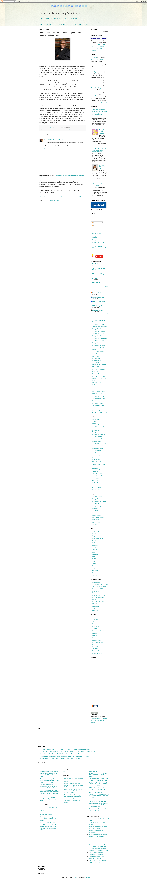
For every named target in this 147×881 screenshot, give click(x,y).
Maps (65, 18)
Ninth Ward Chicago (98, 274)
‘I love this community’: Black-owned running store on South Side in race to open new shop (49, 780)
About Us (49, 18)
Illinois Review (96, 633)
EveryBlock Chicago (98, 538)
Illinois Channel (96, 462)
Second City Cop (97, 292)
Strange (94, 240)
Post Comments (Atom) (53, 200)
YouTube (94, 575)
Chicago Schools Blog (98, 445)
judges (69, 129)
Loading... (41, 765)
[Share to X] (65, 127)
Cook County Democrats (99, 586)
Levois (45, 139)
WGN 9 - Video (96, 410)
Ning (93, 552)
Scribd (94, 559)
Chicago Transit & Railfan (99, 501)
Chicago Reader (96, 441)
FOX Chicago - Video (98, 403)
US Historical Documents (99, 378)
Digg (93, 536)
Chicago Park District (98, 336)
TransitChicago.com (98, 297)
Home (41, 18)
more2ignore (96, 282)
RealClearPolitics (96, 640)
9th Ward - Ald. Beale (98, 324)
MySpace (94, 547)
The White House (97, 374)
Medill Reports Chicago (98, 464)
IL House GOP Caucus (98, 595)
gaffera (76, 877)
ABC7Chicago (96, 419)
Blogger (88, 877)
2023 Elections (83, 24)
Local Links (57, 18)
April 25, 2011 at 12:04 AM (55, 139)
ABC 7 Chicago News (98, 301)
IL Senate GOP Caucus (98, 601)
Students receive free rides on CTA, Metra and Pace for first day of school (49, 828)
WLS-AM (95, 483)
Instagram (94, 545)
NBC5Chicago (96, 469)
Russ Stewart (95, 646)
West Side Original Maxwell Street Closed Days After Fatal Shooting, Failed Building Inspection (66, 749)
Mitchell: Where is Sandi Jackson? (103, 167)
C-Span (94, 421)
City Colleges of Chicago (99, 351)
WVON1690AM (96, 487)
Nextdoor (94, 549)
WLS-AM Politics (97, 653)
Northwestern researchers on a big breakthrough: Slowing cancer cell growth (98, 836)
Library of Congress (97, 367)
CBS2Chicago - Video (98, 394)
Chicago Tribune (96, 450)
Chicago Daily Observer (98, 434)
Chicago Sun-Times (97, 448)
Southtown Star (96, 471)
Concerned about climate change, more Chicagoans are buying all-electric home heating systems (49, 786)
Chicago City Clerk (97, 329)
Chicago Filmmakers (97, 496)
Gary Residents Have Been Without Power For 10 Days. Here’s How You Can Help (62, 758)
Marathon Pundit (97, 310)
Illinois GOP (95, 606)
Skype (94, 561)
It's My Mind (96, 264)
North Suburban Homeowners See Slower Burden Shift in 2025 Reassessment (98, 810)
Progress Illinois (96, 637)
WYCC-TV (95, 489)
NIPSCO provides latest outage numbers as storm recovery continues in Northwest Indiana (74, 785)
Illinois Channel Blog (98, 630)
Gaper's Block (96, 522)
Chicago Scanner (96, 499)
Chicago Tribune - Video (99, 398)
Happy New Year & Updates (102, 131)
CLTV (94, 452)
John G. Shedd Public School (98, 268)
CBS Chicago (96, 424)
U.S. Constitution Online (99, 376)
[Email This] (62, 127)
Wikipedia (95, 570)
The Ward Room (96, 651)
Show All (106, 286)
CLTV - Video (96, 401)
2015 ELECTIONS (59, 24)
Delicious (94, 533)
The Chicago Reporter (98, 473)
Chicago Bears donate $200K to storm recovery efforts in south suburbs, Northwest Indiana (73, 790)
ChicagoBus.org (96, 506)
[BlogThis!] (64, 127)
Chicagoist (95, 508)
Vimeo (94, 568)
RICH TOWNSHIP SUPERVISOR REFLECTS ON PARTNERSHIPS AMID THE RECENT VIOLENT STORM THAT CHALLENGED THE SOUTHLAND (98, 782)
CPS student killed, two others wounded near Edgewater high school (48, 799)
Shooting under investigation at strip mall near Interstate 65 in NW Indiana (49, 818)
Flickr (93, 542)
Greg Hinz (95, 628)
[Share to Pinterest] (69, 127)
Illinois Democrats (97, 604)
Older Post (82, 197)
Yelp (93, 573)
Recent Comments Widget (103, 102)
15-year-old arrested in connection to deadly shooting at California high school (74, 800)
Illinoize (94, 635)
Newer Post (43, 197)
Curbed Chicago (96, 515)
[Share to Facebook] (67, 127)
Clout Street (95, 626)
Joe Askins (93, 70)
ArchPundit (95, 619)
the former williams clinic (98, 59)
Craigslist (94, 513)
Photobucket (95, 554)
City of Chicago (96, 353)
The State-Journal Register (99, 476)
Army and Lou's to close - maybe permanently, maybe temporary (99, 150)
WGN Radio (95, 478)
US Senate (95, 384)
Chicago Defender (97, 436)
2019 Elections (71, 24)
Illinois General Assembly (99, 364)
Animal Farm (95, 617)
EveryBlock (95, 519)
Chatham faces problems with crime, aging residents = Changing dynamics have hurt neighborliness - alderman (99, 113)
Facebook (94, 540)
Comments (96, 226)
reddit (93, 556)
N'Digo (94, 466)
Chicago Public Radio (98, 438)
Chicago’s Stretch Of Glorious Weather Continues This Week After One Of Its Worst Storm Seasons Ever (68, 751)
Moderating (73, 18)
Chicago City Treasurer (98, 331)
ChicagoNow (95, 510)
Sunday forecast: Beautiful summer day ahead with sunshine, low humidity (73, 779)
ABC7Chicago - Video (98, 391)
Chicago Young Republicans (100, 584)
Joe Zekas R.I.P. (96, 233)
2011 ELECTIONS (45, 24)
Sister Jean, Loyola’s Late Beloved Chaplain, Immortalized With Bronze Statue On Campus (64, 756)
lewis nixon (74, 129)
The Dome (95, 648)
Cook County (96, 356)
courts (45, 129)
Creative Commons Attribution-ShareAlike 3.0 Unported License (99, 720)
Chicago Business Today (99, 396)
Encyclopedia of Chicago (99, 517)
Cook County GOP (97, 589)
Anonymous (94, 57)
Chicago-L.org (96, 503)
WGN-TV (95, 480)
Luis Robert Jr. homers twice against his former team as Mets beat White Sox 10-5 (49, 809)
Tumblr (94, 563)
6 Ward (94, 278)
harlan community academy (60, 129)
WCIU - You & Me (97, 408)
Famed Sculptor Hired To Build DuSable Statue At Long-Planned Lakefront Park (62, 753)
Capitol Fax (95, 621)
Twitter (94, 566)
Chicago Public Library (98, 340)
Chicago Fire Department (99, 333)
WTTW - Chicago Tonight (99, 412)
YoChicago (95, 524)
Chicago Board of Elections (99, 326)
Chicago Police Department (99, 338)
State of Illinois (96, 371)
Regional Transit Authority (99, 369)
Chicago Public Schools (98, 343)
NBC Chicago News (98, 306)
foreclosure (50, 129)
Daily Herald (95, 457)
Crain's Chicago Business (99, 455)
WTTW (94, 485)
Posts (94, 222)
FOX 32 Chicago (97, 459)
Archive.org (95, 531)
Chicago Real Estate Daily (99, 443)
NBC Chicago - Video (98, 405)
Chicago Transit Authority (99, 345)
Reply (45, 148)
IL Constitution (96, 358)
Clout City (95, 624)
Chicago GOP (96, 582)
